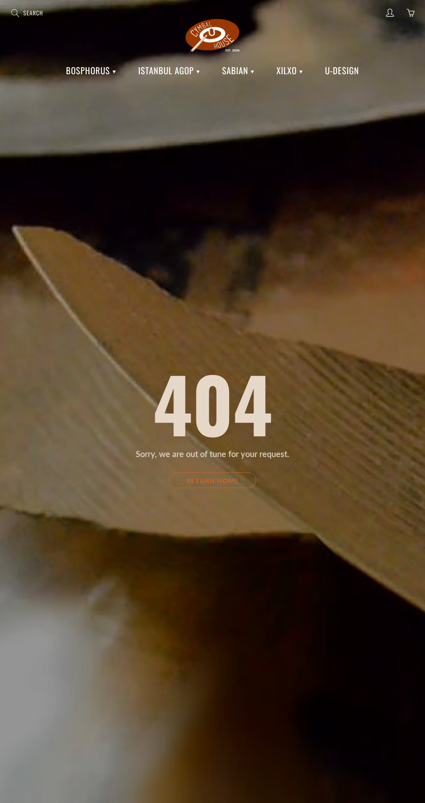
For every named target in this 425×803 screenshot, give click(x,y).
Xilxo (287, 70)
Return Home (212, 480)
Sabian (236, 70)
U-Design (342, 70)
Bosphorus (89, 70)
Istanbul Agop (167, 70)
